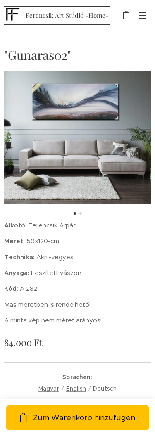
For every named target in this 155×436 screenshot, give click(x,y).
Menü (142, 15)
